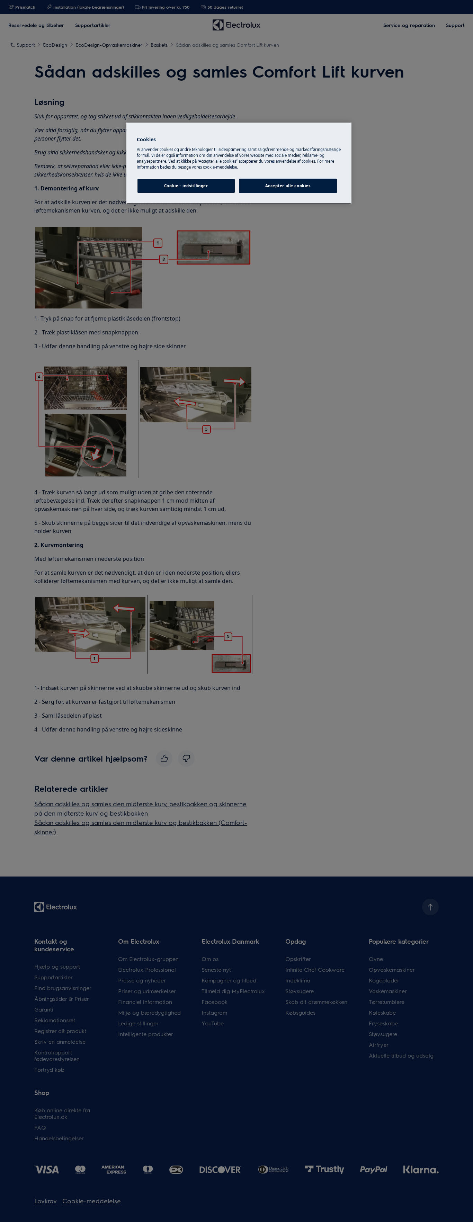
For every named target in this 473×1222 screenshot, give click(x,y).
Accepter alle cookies (288, 185)
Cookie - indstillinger (186, 185)
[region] (238, 163)
